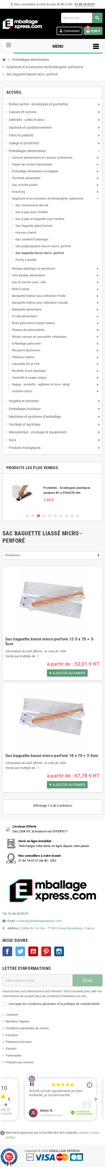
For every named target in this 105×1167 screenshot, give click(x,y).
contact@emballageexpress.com (39, 921)
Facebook (7, 951)
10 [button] (77, 515)
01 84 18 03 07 (85, 4)
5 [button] (49, 515)
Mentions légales (17, 1021)
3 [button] (38, 515)
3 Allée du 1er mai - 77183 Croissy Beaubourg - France (57, 928)
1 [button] (27, 515)
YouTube (33, 951)
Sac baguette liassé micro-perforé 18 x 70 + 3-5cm (51, 755)
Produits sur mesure (19, 1062)
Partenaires (13, 1055)
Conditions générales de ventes (27, 1028)
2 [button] (32, 515)
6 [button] (55, 515)
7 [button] (61, 515)
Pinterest (46, 951)
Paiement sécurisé (19, 1042)
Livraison (12, 1014)
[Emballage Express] (22, 23)
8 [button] (66, 515)
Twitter (20, 951)
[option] (52, 493)
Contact (11, 1048)
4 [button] (44, 515)
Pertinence (12, 555)
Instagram (59, 951)
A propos (12, 1035)
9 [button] (72, 515)
